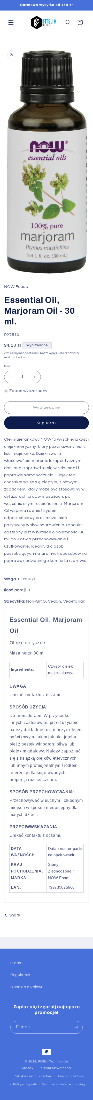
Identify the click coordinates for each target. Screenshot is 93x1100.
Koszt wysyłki (49, 353)
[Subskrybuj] (76, 1027)
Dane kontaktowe (70, 1076)
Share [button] (14, 915)
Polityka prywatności (54, 1068)
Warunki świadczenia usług (63, 1084)
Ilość (8, 366)
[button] (11, 22)
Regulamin (20, 975)
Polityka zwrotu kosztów (33, 1076)
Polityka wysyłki (25, 1084)
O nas (15, 963)
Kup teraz (46, 423)
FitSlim (43, 1061)
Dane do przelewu (26, 987)
